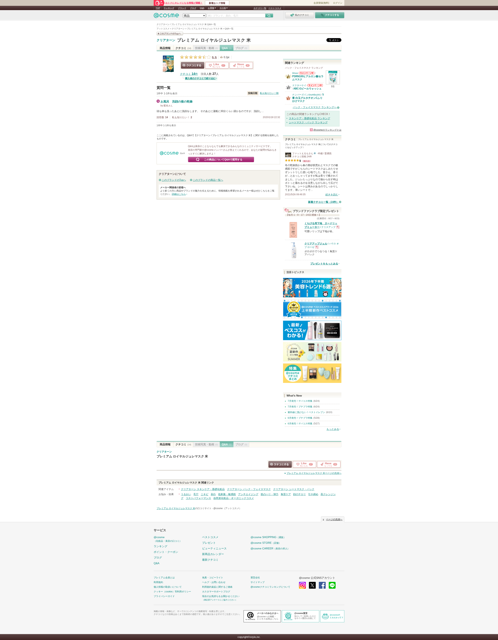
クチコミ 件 (189, 74)
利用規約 (158, 582)
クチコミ (183, 48)
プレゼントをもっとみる (324, 263)
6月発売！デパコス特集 (300, 423)
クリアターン (166, 40)
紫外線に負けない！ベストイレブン (306, 412)
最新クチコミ (210, 559)
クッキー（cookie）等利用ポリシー (172, 591)
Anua (295, 73)
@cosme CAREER (270, 548)
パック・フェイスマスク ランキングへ (315, 107)
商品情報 (165, 48)
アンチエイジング (248, 494)
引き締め (313, 494)
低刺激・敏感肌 (227, 494)
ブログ (193, 8)
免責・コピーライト (212, 577)
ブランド (182, 8)
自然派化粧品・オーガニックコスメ (233, 498)
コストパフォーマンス (198, 498)
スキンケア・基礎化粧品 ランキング (309, 118)
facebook (322, 585)
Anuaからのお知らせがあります (306, 73)
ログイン (337, 3)
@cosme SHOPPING (268, 537)
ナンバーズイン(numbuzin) (306, 94)
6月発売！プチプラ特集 (300, 418)
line (332, 585)
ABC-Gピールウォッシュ (307, 88)
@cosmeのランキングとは (327, 130)
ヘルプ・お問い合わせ (213, 582)
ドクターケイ (299, 85)
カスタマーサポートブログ (216, 591)
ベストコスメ (274, 8)
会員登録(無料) (321, 3)
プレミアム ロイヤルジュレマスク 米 (214, 40)
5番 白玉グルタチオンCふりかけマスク (308, 97)
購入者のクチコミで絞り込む (200, 78)
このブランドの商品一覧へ (208, 180)
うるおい (186, 494)
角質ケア (286, 494)
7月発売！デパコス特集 (300, 401)
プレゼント (209, 542)
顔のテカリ (299, 494)
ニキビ (204, 494)
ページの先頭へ (314, 473)
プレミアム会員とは (164, 577)
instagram (302, 585)
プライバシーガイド (164, 596)
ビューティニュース (214, 548)
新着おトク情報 (217, 3)
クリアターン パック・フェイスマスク (249, 489)
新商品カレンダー (213, 554)
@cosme (168, 539)
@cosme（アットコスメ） (227, 508)
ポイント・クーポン (166, 551)
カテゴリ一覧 (259, 8)
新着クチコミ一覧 (323, 201)
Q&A (202, 8)
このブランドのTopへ (174, 180)
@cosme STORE (266, 542)
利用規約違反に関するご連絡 (217, 587)
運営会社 (255, 577)
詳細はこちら (179, 194)
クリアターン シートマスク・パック (293, 489)
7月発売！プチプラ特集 (300, 406)
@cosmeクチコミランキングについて (270, 587)
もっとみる (332, 429)
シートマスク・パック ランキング (308, 122)
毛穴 (195, 494)
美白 (213, 494)
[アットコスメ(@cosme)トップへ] (166, 16)
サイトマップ (258, 582)
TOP (158, 8)
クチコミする (192, 65)
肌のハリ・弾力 (269, 494)
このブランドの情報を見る (170, 33)
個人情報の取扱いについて (168, 587)
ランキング (169, 8)
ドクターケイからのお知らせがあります (315, 85)
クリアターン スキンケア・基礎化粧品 (203, 489)
